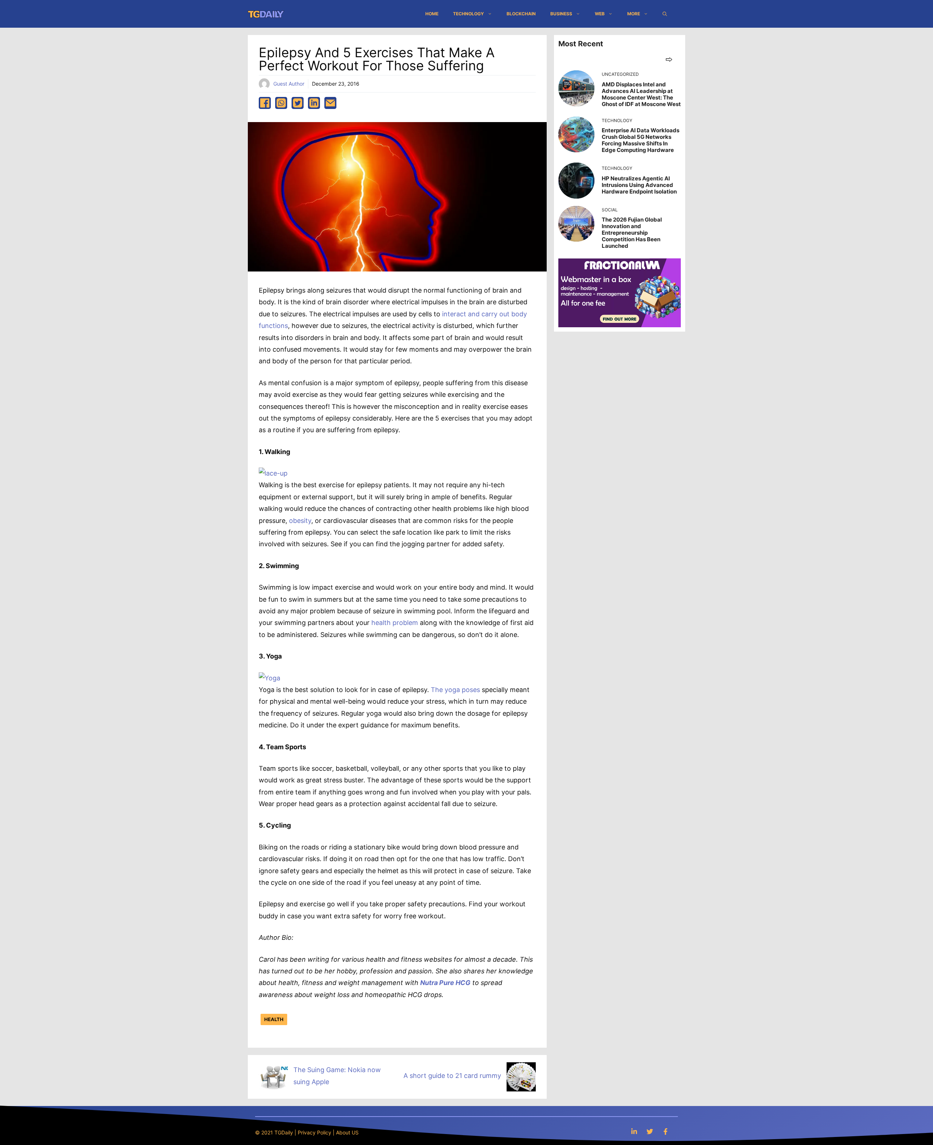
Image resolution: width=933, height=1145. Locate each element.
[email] (330, 103)
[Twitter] (650, 1131)
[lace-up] (273, 473)
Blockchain (521, 13)
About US (347, 1132)
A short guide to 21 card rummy (452, 1075)
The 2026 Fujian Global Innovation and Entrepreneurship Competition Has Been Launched (632, 232)
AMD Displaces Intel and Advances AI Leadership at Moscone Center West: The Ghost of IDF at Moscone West (641, 94)
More (633, 13)
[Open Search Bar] (664, 14)
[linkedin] (314, 103)
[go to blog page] (669, 59)
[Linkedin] (634, 1131)
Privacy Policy (314, 1132)
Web (600, 13)
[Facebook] (665, 1131)
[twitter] (298, 103)
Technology (468, 13)
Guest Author (288, 84)
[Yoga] (269, 678)
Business (561, 13)
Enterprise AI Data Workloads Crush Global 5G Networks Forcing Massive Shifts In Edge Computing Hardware (640, 140)
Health (274, 1019)
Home (431, 13)
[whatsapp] (281, 103)
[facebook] (265, 103)
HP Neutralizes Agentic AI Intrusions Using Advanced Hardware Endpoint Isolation (639, 185)
